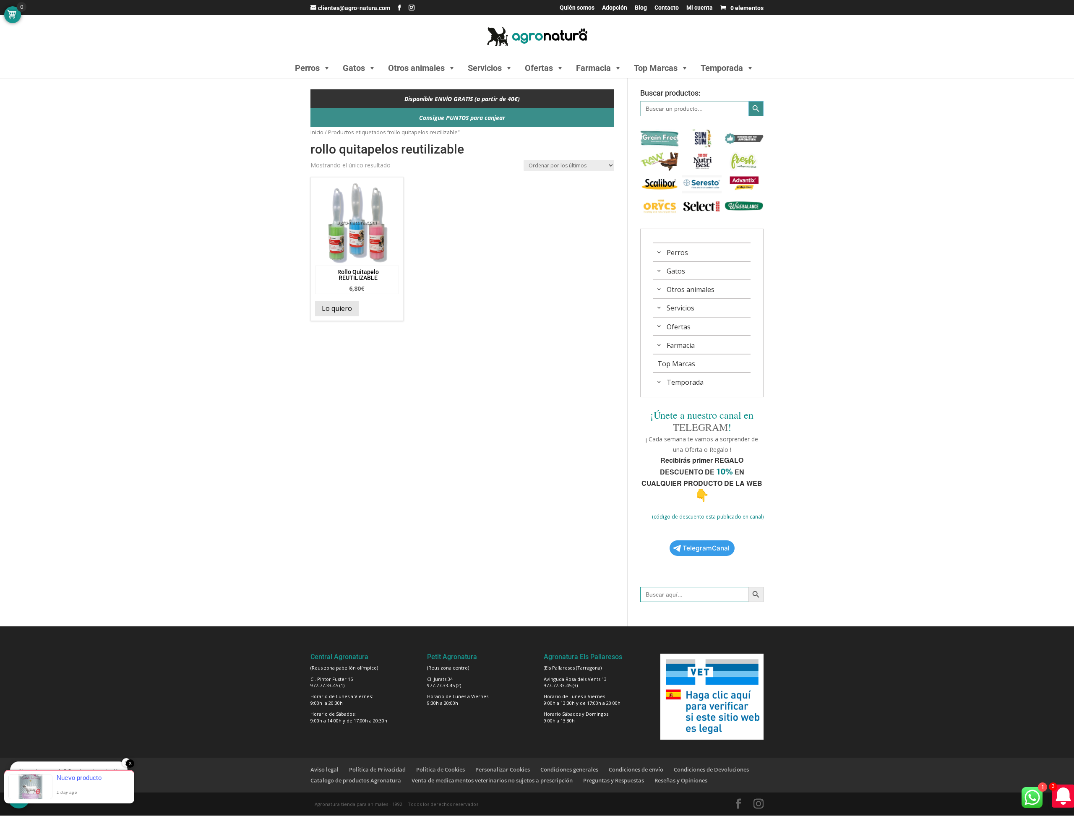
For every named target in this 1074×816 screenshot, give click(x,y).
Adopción (614, 8)
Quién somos (577, 8)
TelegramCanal (706, 548)
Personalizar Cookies (502, 769)
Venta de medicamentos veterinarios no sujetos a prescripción (492, 780)
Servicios (485, 68)
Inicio (316, 132)
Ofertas (539, 68)
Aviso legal (324, 769)
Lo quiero (337, 308)
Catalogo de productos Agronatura (355, 780)
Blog (641, 8)
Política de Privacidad (377, 769)
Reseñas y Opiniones (680, 780)
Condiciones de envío (636, 769)
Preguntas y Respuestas (613, 780)
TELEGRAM (700, 427)
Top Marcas (656, 68)
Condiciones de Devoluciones (711, 769)
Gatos (354, 68)
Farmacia (593, 68)
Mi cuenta (699, 8)
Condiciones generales (569, 769)
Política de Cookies (440, 769)
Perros (307, 68)
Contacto (666, 8)
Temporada (722, 68)
